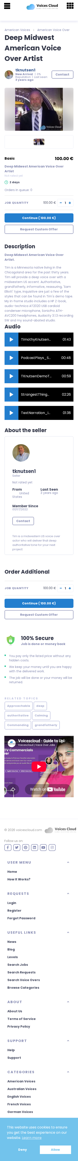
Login (11, 903)
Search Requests (21, 972)
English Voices (19, 1096)
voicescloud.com (29, 830)
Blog (11, 949)
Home (12, 871)
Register (14, 910)
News (11, 942)
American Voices (17, 30)
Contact (23, 521)
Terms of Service (21, 1019)
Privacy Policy (18, 1026)
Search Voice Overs (23, 980)
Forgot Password (21, 918)
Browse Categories (23, 987)
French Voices (19, 1104)
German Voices (20, 1112)
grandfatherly (46, 725)
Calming (41, 715)
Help (11, 1050)
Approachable (18, 706)
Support (14, 1058)
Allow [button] (55, 1149)
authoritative (18, 715)
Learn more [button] (32, 1137)
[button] (11, 340)
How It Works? (18, 879)
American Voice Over (53, 30)
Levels (12, 957)
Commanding (18, 725)
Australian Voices (21, 1089)
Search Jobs (17, 965)
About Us (14, 1011)
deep (40, 706)
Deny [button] (22, 1149)
